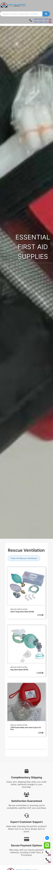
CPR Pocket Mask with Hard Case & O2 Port (25, 728)
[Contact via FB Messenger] (47, 838)
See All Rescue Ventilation (24, 558)
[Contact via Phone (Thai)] (47, 852)
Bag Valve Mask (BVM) (19, 670)
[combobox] (21, 13)
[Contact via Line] (47, 845)
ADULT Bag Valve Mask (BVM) (22, 612)
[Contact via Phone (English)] (47, 859)
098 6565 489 (41, 19)
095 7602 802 (41, 22)
